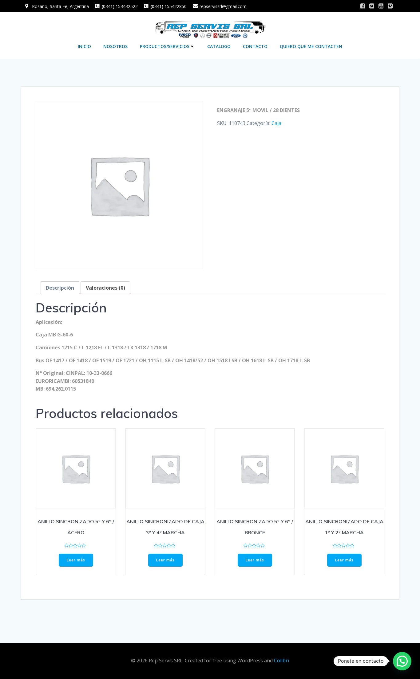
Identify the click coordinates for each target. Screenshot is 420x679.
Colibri (281, 660)
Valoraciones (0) (105, 287)
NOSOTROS (115, 46)
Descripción (60, 287)
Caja (276, 123)
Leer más (76, 560)
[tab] (60, 287)
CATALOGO (219, 46)
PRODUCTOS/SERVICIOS (164, 46)
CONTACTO (255, 46)
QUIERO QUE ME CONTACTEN (311, 46)
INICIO (84, 46)
